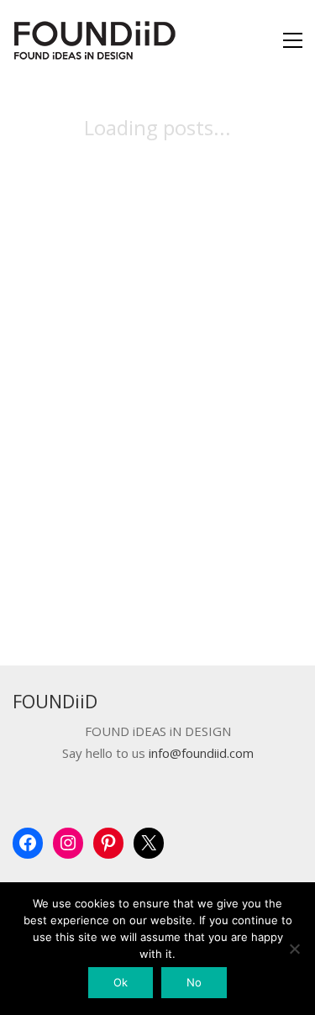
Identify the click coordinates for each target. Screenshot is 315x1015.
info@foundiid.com (201, 753)
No (194, 982)
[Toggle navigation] (292, 40)
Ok (120, 982)
